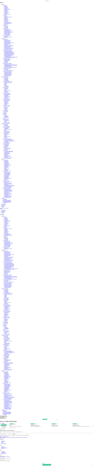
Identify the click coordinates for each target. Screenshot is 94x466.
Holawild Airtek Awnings (7, 43)
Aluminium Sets (6, 133)
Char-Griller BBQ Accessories (7, 190)
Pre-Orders (2, 448)
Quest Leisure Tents (6, 223)
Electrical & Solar (6, 306)
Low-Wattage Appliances (7, 96)
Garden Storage (6, 141)
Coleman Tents (6, 6)
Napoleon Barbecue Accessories (8, 193)
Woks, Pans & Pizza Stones (7, 186)
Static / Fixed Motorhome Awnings (8, 66)
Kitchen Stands (6, 79)
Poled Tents (5, 20)
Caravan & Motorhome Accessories (7, 293)
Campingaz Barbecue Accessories (8, 401)
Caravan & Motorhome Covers (8, 82)
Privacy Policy (3, 451)
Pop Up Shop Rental (3, 443)
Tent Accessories (5, 28)
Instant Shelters (6, 36)
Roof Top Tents (6, 21)
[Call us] (3, 214)
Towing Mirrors (6, 86)
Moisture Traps (6, 119)
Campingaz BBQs (6, 373)
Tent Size (4, 236)
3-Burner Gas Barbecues (7, 384)
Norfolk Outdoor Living (7, 343)
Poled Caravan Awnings (7, 60)
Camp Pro (5, 217)
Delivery (2, 446)
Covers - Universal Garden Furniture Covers (9, 352)
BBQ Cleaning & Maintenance (8, 393)
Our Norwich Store (3, 210)
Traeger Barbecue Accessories (7, 407)
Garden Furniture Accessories (6, 350)
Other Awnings (6, 44)
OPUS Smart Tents (6, 8)
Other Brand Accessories (7, 31)
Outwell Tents (6, 221)
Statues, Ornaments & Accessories (8, 157)
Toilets (5, 121)
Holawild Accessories (6, 241)
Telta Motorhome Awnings (7, 56)
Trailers (4, 118)
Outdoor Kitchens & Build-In (7, 178)
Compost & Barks (6, 152)
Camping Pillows (6, 116)
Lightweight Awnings (6, 271)
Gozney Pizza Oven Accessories (8, 191)
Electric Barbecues (6, 176)
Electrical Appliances (5, 304)
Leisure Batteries (6, 95)
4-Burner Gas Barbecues (7, 173)
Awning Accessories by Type (6, 68)
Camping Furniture (5, 77)
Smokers (5, 180)
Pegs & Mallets (6, 102)
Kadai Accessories (6, 403)
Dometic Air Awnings (6, 40)
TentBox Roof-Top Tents (7, 225)
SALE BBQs (4, 199)
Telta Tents (5, 13)
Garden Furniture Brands (6, 338)
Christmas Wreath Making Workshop (8, 151)
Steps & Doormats (6, 297)
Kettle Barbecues (6, 177)
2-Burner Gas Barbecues (7, 172)
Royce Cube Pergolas (6, 126)
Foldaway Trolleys (6, 101)
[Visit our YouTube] (7, 456)
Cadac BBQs (5, 161)
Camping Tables (6, 290)
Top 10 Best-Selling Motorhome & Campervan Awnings (11, 268)
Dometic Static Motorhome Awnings (8, 51)
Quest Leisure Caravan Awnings (8, 257)
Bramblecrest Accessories (7, 354)
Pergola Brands (4, 124)
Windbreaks (5, 104)
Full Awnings (6, 61)
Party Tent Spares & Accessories (8, 248)
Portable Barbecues (6, 179)
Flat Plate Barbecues (6, 388)
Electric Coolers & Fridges (7, 90)
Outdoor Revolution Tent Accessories (8, 243)
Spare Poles (5, 315)
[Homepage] (4, 436)
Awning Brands (5, 39)
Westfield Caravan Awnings (7, 49)
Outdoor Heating (5, 146)
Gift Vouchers (3, 441)
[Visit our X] (9, 456)
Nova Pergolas (6, 125)
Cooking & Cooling (5, 87)
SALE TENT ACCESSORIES (6, 202)
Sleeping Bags (6, 117)
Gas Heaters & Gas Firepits (7, 359)
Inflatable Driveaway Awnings (7, 275)
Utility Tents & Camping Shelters (8, 23)
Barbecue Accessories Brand (6, 399)
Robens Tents (6, 12)
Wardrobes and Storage (7, 292)
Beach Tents (5, 16)
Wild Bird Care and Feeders (7, 158)
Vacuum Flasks (6, 303)
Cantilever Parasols (6, 144)
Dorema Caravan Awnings (7, 253)
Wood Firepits (6, 149)
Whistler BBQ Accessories (7, 197)
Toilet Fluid (5, 332)
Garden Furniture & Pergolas (4, 123)
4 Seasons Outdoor (6, 339)
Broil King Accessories (7, 188)
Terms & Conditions (3, 452)
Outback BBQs (6, 167)
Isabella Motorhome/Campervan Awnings (9, 264)
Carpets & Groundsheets (7, 311)
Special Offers (6, 368)
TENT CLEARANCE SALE (7, 22)
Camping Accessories (3, 76)
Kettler (5, 130)
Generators (5, 83)
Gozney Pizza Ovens (6, 163)
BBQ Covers (5, 182)
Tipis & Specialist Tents (7, 234)
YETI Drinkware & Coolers (7, 170)
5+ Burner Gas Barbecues (7, 174)
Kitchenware (5, 91)
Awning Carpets (6, 69)
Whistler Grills (6, 381)
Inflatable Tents (6, 230)
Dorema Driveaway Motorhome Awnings (9, 52)
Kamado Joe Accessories (7, 192)
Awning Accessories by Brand (6, 282)
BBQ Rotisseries (6, 184)
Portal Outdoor (6, 11)
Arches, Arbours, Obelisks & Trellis (8, 362)
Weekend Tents (6, 24)
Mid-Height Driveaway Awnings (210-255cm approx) (10, 65)
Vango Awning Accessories (7, 287)
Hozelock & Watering (6, 156)
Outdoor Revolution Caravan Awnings (8, 45)
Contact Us (2, 212)
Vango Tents (5, 14)
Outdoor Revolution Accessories (8, 285)
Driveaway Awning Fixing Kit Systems (9, 70)
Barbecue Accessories (5, 392)
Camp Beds (5, 115)
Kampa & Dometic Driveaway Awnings (9, 53)
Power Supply (6, 308)
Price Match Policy (3, 453)
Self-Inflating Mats (6, 328)
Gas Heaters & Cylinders (6, 105)
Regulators (5, 109)
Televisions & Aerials (6, 97)
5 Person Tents (6, 238)
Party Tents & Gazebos (5, 35)
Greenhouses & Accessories (7, 155)
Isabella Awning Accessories (7, 73)
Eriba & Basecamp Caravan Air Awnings (9, 42)
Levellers (5, 295)
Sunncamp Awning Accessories (8, 74)
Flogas (5, 318)
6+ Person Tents (6, 27)
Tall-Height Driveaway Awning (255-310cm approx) (10, 67)
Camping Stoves (6, 88)
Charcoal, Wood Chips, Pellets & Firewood (9, 397)
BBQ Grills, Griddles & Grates (8, 395)
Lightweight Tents (6, 19)
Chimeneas (5, 147)
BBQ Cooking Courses (7, 386)
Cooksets (5, 89)
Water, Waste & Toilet (5, 330)
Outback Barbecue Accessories (8, 194)
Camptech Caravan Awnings (7, 251)
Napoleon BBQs (6, 165)
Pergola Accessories (6, 142)
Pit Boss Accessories (6, 195)
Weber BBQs (6, 169)
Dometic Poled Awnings (7, 41)
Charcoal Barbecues (6, 175)
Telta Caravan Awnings (7, 47)
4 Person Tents (6, 26)
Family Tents (5, 17)
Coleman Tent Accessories (7, 29)
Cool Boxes (5, 301)
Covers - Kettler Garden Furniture (8, 140)
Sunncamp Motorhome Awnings (8, 55)
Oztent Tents (5, 10)
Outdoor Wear (4, 323)
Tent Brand (4, 5)
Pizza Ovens (5, 390)
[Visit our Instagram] (4, 456)
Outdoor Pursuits (5, 110)
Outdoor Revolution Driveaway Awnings (9, 266)
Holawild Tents (6, 7)
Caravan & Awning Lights (7, 93)
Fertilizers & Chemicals (7, 153)
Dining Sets (5, 347)
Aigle (5, 112)
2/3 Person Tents (6, 25)
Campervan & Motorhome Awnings (7, 50)
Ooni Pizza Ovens (6, 166)
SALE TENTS (4, 414)
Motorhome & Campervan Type (6, 63)
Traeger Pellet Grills (6, 168)
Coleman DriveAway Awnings (8, 262)
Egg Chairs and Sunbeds (7, 136)
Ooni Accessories (6, 405)
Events (2, 442)
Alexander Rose (6, 128)
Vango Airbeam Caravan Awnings (8, 48)
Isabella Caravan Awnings (7, 255)
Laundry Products (6, 80)
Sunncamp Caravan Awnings (7, 46)
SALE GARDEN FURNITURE (7, 412)
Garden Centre (4, 150)
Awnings (2, 38)
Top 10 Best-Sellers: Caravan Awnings (8, 259)
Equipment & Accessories (6, 99)
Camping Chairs (6, 78)
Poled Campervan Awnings (7, 277)
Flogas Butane (6, 107)
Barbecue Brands (5, 371)
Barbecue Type (4, 171)
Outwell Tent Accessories (7, 32)
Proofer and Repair (6, 103)
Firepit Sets (5, 137)
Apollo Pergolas (6, 336)
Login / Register (3, 205)
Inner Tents (5, 313)
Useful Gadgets (6, 98)
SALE (2, 198)
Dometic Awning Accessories (7, 72)
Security (5, 85)
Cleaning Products (6, 100)
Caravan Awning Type (5, 58)
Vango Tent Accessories (7, 34)
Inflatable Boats (6, 322)
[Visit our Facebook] (1, 456)
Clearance (5, 134)
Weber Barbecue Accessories (7, 196)
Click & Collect (3, 447)
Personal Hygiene (5, 113)
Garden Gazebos (6, 145)
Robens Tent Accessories (7, 33)
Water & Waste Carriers (7, 122)
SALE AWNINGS (5, 410)
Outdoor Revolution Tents (7, 9)
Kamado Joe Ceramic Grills (7, 164)
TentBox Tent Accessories (7, 245)
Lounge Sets (5, 349)
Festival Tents (6, 18)
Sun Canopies (6, 62)
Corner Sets (5, 135)
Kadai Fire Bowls (6, 375)
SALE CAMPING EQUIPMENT (7, 200)
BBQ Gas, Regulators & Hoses (8, 183)
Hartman (5, 341)
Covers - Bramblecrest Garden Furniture (9, 139)
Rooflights (5, 84)
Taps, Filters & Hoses (6, 120)
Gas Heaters (5, 108)
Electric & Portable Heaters (7, 94)
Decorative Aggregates (7, 364)
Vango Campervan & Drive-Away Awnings (9, 57)
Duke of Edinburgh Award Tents (8, 228)
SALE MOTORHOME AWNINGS (7, 201)
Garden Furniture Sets (5, 132)
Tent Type (4, 15)
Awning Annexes (6, 280)
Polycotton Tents (6, 232)
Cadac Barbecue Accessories (7, 189)
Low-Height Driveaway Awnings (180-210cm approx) (10, 64)
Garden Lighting (6, 154)
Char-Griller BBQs (6, 162)
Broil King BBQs (6, 160)
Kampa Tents (5, 219)
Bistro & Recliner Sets (7, 345)
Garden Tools (6, 366)
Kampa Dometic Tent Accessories (8, 30)
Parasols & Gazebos (5, 143)
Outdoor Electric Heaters (7, 148)
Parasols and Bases (6, 357)
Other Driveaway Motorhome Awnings (9, 54)
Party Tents (5, 37)
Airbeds (5, 326)
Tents (2, 4)
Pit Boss (5, 379)
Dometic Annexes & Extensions (8, 283)
